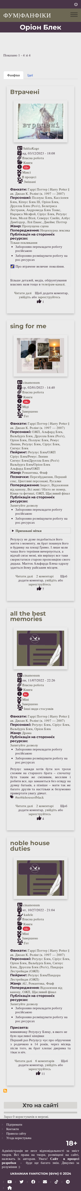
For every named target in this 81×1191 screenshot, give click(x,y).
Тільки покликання (23, 242)
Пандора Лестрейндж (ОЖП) (36, 969)
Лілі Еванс (34, 222)
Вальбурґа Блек (21, 436)
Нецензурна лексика (55, 230)
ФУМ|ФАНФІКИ (27, 15)
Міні (25, 699)
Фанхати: (18, 189)
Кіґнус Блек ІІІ (29, 201)
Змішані (30, 181)
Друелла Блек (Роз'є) (25, 205)
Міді (25, 406)
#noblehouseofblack (29, 797)
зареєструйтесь (49, 297)
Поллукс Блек (42, 197)
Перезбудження (41, 476)
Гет (26, 415)
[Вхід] (76, 4)
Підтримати (14, 1124)
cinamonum (31, 382)
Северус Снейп (48, 218)
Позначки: (19, 477)
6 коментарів (44, 1060)
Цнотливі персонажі (33, 481)
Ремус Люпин (38, 456)
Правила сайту (16, 1133)
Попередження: (24, 230)
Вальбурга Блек (21, 464)
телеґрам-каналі (53, 284)
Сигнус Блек (19, 448)
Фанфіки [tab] (13, 75)
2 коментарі (45, 576)
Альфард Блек (52, 431)
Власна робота (33, 158)
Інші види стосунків (38, 708)
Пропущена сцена (35, 226)
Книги (27, 162)
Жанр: (15, 226)
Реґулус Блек (31, 444)
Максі (26, 172)
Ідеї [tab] (30, 75)
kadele (28, 914)
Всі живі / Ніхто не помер (46, 489)
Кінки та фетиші (22, 493)
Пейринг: (18, 452)
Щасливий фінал (58, 493)
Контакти (12, 1129)
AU (24, 983)
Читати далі (23, 293)
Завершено (30, 411)
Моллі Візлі (27, 218)
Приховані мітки (29, 530)
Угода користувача (18, 1138)
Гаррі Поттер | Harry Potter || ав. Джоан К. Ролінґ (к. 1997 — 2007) (39, 191)
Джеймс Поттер (55, 222)
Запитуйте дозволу (24, 505)
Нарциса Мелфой (23, 214)
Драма (27, 732)
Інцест (45, 485)
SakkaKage (31, 148)
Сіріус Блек (45, 214)
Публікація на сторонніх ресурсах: (32, 236)
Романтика (30, 472)
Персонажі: (20, 198)
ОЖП (36, 431)
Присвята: (19, 1028)
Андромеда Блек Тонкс (43, 210)
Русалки (55, 481)
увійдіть (25, 297)
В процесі (29, 177)
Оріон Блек (50, 201)
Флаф (43, 472)
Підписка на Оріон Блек (5, 1090)
